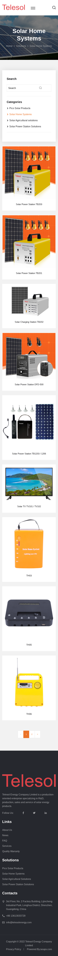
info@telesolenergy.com (19, 922)
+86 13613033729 (15, 916)
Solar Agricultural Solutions (16, 879)
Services (6, 846)
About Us (7, 830)
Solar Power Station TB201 (29, 273)
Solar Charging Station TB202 (29, 322)
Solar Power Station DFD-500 (29, 384)
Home (9, 46)
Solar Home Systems (41, 46)
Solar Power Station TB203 (29, 204)
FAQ (4, 840)
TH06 (29, 714)
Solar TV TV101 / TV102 (29, 506)
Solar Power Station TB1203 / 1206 (29, 453)
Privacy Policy (13, 949)
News (5, 835)
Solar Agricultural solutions (23, 120)
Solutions (21, 46)
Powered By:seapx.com (39, 949)
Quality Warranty (11, 851)
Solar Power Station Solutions (25, 126)
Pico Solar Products (19, 108)
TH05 (29, 645)
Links (7, 822)
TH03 (29, 575)
